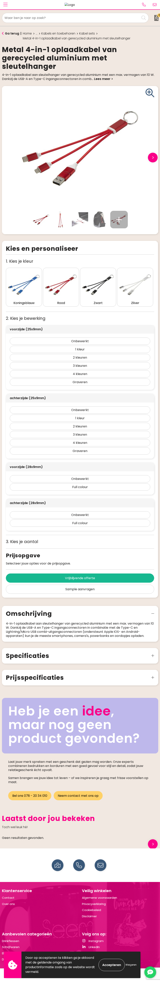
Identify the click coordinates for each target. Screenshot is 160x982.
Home (27, 33)
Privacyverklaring (94, 904)
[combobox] (71, 18)
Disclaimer (89, 916)
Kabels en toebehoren (58, 33)
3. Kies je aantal (22, 541)
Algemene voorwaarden (99, 898)
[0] (155, 18)
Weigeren (131, 964)
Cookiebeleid (91, 910)
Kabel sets (87, 33)
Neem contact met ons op (78, 795)
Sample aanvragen (80, 589)
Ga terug (12, 33)
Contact (8, 898)
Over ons (8, 904)
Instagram (96, 941)
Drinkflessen (10, 941)
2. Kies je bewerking (25, 318)
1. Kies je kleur (19, 261)
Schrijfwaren (11, 947)
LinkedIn (94, 947)
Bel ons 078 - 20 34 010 (29, 795)
